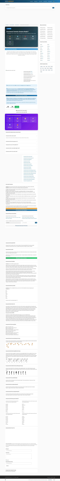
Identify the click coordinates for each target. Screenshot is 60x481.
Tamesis (7, 217)
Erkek (31, 71)
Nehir (49, 60)
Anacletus (28, 217)
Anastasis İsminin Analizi (27, 162)
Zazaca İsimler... (50, 38)
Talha (41, 71)
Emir (41, 49)
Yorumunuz (7, 452)
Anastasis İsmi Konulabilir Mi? (28, 159)
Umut (49, 58)
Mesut (42, 58)
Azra (49, 49)
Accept (54, 479)
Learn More (50, 479)
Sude (49, 66)
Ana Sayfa (31, 1)
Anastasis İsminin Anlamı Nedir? (28, 156)
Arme (49, 53)
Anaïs (13, 217)
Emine (49, 51)
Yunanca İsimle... (43, 38)
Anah (15, 217)
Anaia (33, 217)
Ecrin (44, 66)
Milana (42, 53)
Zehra (45, 68)
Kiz (41, 44)
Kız (48, 44)
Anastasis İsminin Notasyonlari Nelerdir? (29, 179)
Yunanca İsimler (12, 24)
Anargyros (23, 218)
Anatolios (29, 218)
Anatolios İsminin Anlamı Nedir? (21, 112)
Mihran (42, 56)
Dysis (8, 218)
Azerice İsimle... (50, 27)
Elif (40, 68)
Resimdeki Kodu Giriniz (9, 461)
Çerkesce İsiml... (43, 29)
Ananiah (31, 217)
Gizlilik (54, 477)
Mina (48, 68)
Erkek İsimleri (17, 24)
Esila (46, 66)
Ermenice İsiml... (50, 29)
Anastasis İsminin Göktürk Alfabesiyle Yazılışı (30, 173)
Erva (43, 68)
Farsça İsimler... (43, 31)
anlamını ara (9, 1)
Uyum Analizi (50, 1)
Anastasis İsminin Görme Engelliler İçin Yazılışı (30, 171)
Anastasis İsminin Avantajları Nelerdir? (29, 176)
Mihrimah (51, 68)
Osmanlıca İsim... (50, 34)
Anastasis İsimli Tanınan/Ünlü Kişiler (28, 174)
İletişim (52, 477)
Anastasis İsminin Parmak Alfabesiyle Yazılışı (30, 170)
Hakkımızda (48, 477)
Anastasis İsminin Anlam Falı (27, 168)
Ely (41, 51)
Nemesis (10, 218)
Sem (42, 60)
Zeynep (41, 66)
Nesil (49, 56)
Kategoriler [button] (35, 1)
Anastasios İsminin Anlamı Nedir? (22, 110)
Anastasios (35, 218)
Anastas (26, 218)
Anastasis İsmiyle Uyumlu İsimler (28, 165)
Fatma (42, 46)
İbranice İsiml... (50, 31)
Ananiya (23, 217)
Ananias (32, 218)
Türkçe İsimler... (50, 36)
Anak (25, 217)
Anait (6, 218)
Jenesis (19, 217)
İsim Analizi (40, 1)
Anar (11, 217)
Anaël (17, 217)
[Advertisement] (30, 17)
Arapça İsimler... (43, 27)
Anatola (9, 217)
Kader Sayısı (45, 1)
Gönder (7, 465)
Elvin (49, 46)
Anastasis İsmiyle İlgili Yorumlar (28, 180)
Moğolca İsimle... (43, 34)
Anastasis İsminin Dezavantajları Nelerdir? (29, 177)
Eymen (51, 66)
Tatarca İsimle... (43, 36)
